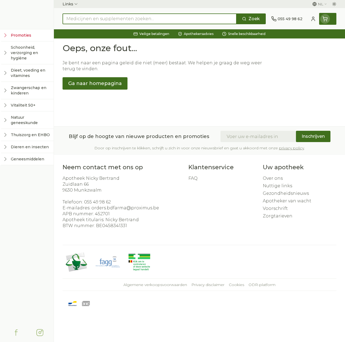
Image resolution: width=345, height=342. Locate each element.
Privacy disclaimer (208, 284)
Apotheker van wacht (287, 200)
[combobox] (150, 18)
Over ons (273, 178)
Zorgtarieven (277, 215)
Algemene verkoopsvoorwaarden (155, 284)
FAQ (193, 178)
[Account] (313, 19)
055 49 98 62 (97, 202)
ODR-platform (262, 284)
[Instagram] (40, 333)
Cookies (236, 284)
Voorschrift (275, 208)
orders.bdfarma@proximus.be (125, 207)
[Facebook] (16, 333)
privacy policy (291, 148)
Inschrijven (313, 136)
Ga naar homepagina (95, 83)
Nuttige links (277, 185)
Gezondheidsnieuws (286, 193)
